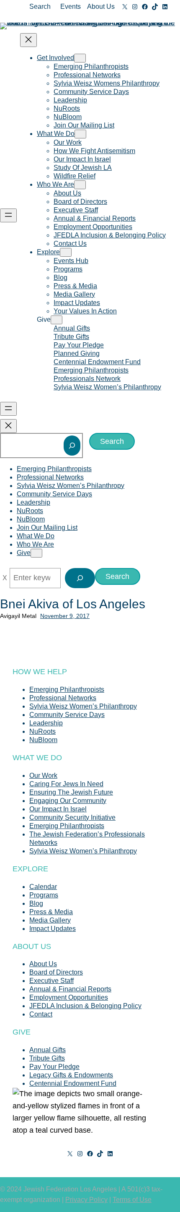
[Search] (72, 445)
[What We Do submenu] (80, 134)
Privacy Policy (86, 1199)
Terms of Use (132, 1199)
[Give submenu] (56, 319)
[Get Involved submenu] (80, 58)
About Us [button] (101, 6)
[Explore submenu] (66, 252)
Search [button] (40, 6)
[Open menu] (8, 215)
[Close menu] (28, 40)
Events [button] (70, 6)
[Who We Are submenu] (80, 184)
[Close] (5, 578)
